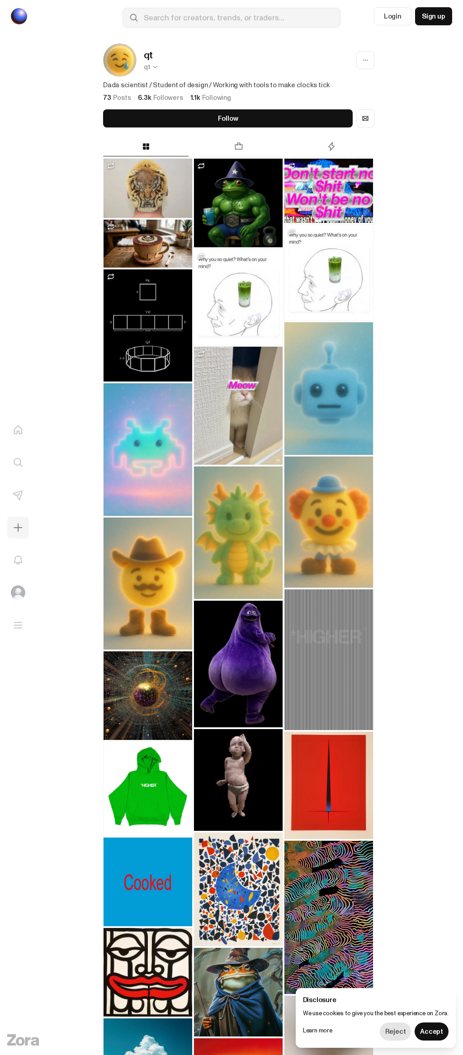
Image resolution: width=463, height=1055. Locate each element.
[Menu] (18, 625)
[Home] (18, 430)
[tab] (145, 146)
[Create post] (18, 527)
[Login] (18, 592)
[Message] (365, 118)
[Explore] (18, 462)
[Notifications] (18, 560)
